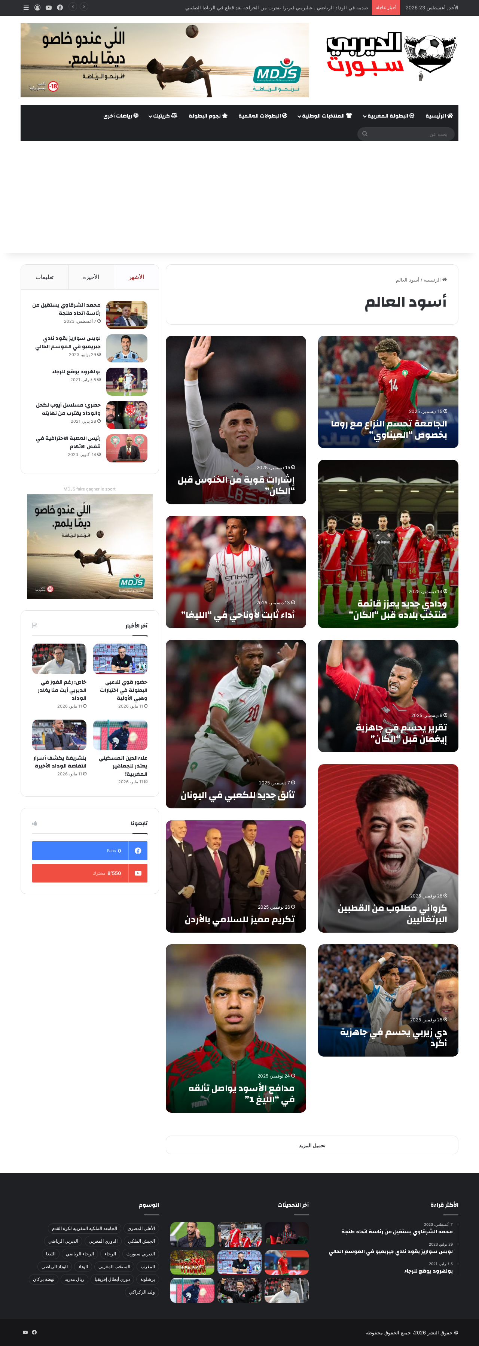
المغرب (148, 1266)
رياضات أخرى (118, 116)
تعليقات (45, 276)
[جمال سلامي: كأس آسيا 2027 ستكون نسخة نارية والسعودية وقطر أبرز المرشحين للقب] (239, 1290)
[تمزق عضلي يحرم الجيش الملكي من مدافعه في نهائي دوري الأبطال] (287, 1233)
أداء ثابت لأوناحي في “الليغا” (238, 615)
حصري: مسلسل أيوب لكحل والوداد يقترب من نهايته (68, 409)
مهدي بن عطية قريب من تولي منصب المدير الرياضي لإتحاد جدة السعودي (292, 7)
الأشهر (136, 276)
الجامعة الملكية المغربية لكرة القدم (84, 1228)
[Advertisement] (239, 197)
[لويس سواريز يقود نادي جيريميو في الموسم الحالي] (126, 348)
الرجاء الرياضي (80, 1254)
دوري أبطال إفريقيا (112, 1279)
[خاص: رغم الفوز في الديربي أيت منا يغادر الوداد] (59, 659)
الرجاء (110, 1254)
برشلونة (147, 1279)
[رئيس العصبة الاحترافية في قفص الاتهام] (126, 448)
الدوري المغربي (103, 1241)
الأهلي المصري (141, 1228)
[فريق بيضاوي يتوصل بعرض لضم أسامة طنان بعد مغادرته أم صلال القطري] (287, 1262)
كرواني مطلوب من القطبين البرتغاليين (392, 914)
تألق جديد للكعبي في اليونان (238, 795)
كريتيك (162, 116)
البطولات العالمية (260, 116)
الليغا (50, 1254)
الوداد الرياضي (55, 1266)
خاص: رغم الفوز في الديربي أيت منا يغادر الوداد (62, 690)
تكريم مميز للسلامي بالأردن (240, 919)
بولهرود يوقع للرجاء (76, 372)
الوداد (83, 1266)
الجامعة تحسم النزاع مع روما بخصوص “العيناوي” (389, 429)
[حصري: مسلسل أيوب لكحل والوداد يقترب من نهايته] (126, 415)
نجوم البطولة (205, 116)
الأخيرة (91, 276)
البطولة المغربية (388, 116)
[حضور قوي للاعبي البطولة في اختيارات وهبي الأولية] (120, 659)
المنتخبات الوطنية (324, 116)
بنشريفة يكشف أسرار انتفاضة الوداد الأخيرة (59, 762)
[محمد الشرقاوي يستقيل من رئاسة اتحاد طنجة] (126, 315)
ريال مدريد (74, 1279)
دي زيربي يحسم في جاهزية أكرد (393, 1038)
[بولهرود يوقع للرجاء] (126, 382)
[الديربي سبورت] (389, 56)
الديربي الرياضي (63, 1241)
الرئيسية (436, 116)
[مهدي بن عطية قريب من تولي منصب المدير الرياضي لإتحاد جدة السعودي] (192, 1234)
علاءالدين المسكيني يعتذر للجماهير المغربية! (123, 766)
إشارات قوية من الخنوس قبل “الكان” (236, 485)
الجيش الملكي (141, 1241)
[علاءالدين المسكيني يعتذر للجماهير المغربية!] (120, 735)
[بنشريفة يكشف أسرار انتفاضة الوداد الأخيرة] (59, 735)
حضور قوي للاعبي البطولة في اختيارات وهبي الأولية (123, 690)
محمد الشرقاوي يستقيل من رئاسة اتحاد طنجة (66, 309)
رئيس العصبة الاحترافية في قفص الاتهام (68, 443)
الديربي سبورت (140, 1254)
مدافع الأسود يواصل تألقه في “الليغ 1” (241, 1094)
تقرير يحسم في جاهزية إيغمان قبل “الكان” (401, 733)
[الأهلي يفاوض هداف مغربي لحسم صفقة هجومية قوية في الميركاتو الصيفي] (192, 1262)
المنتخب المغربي (114, 1266)
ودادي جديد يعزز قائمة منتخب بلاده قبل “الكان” (398, 609)
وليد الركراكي (142, 1292)
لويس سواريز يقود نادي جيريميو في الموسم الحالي (68, 343)
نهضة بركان (43, 1279)
